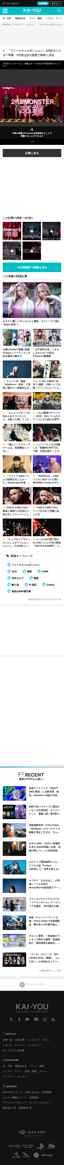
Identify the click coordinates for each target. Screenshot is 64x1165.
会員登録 (43, 3)
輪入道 (15, 584)
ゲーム (42, 1071)
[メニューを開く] (5, 11)
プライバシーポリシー (15, 1102)
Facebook (19, 1019)
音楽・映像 (31, 1071)
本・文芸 (7, 1065)
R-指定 (33, 584)
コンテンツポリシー (40, 1102)
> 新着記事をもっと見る (50, 970)
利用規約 (34, 1097)
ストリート (18, 24)
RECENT (34, 775)
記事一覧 (7, 1039)
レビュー (20, 1045)
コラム (45, 1039)
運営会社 (7, 1107)
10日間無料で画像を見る (32, 267)
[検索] (59, 11)
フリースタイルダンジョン (25, 564)
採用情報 (23, 1107)
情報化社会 (21, 1065)
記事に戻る (32, 153)
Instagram (45, 1019)
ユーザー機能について (15, 1097)
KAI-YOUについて (12, 1092)
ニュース (30, 24)
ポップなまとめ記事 (13, 1050)
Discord (36, 1019)
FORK (44, 571)
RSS (53, 1019)
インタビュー (34, 1045)
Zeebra (50, 584)
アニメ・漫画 (37, 1065)
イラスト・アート (12, 1071)
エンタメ (22, 1076)
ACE (14, 571)
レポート (7, 1045)
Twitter (11, 1019)
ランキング (33, 1039)
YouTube (27, 1019)
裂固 (36, 578)
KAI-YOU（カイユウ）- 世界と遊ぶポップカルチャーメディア (32, 11)
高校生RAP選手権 (21, 591)
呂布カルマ (17, 578)
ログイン (56, 3)
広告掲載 (46, 1092)
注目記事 (20, 1039)
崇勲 (29, 571)
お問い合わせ (32, 1092)
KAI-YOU (6, 24)
